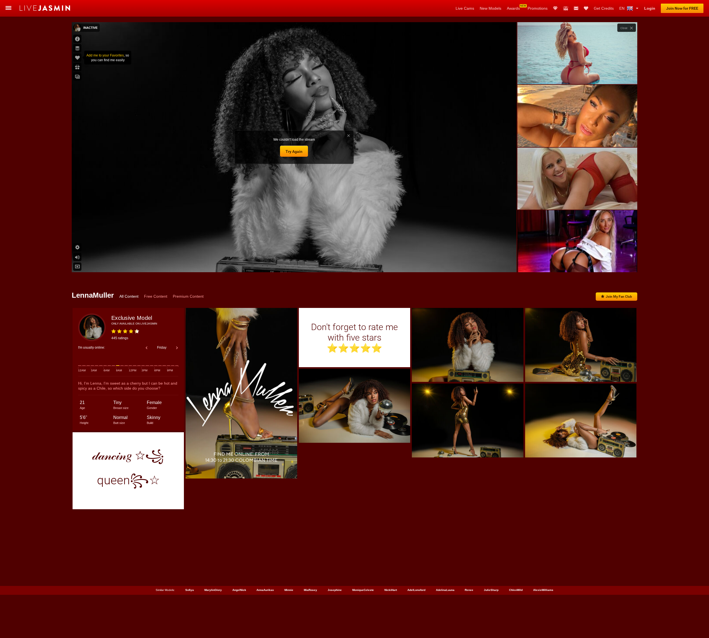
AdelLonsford (416, 589)
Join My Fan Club (619, 297)
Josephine (335, 589)
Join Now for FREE (682, 8)
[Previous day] (146, 347)
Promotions (538, 8)
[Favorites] (586, 8)
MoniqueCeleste (363, 589)
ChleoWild (516, 589)
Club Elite (555, 8)
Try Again (294, 151)
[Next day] (177, 347)
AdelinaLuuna (445, 589)
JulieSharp (491, 589)
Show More (577, 263)
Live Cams (465, 8)
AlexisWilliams (543, 589)
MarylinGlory (213, 589)
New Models (490, 8)
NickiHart (390, 589)
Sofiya (189, 589)
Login (649, 8)
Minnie (288, 589)
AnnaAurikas (265, 589)
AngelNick (239, 589)
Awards (513, 8)
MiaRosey (310, 589)
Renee (469, 589)
